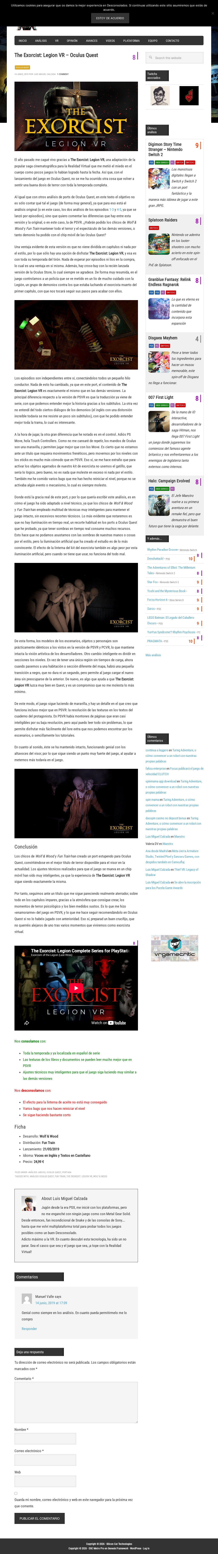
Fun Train (60, 1176)
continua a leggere (157, 750)
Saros (151, 609)
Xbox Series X (162, 162)
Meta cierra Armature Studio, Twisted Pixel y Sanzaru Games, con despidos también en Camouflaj (172, 856)
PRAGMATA (154, 641)
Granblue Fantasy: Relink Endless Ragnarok (169, 282)
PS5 (151, 162)
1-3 (111, 209)
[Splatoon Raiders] (159, 245)
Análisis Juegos (37, 1172)
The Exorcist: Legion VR (79, 1176)
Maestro (179, 836)
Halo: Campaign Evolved (169, 480)
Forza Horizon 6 (157, 600)
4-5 (119, 209)
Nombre (21, 1429)
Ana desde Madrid (157, 851)
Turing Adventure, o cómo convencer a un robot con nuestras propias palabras (171, 755)
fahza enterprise (156, 768)
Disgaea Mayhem (162, 337)
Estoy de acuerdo (110, 18)
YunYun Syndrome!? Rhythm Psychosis (171, 632)
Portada (66, 1172)
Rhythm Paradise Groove (162, 550)
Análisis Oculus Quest (42, 1176)
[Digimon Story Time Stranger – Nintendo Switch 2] (159, 179)
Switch (179, 162)
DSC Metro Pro (96, 1548)
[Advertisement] (181, 695)
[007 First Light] (159, 422)
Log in (146, 1548)
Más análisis (153, 655)
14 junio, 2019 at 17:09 (51, 1303)
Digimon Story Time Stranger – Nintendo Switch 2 (165, 149)
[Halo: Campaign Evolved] (159, 506)
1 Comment (63, 74)
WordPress (135, 1548)
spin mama (152, 800)
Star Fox (152, 582)
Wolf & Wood (100, 1176)
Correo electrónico (29, 1451)
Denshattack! (155, 559)
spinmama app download (161, 781)
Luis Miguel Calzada (158, 836)
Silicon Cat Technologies (119, 1543)
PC (172, 162)
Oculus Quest (22, 67)
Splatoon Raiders (162, 220)
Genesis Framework (118, 1548)
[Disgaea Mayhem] (159, 363)
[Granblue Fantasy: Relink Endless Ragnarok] (159, 309)
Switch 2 (190, 162)
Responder (29, 1329)
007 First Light (160, 397)
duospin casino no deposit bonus (166, 818)
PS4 (151, 292)
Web (17, 1472)
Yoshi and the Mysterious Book (166, 591)
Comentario (24, 1378)
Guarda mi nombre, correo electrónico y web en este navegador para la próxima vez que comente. (73, 1503)
